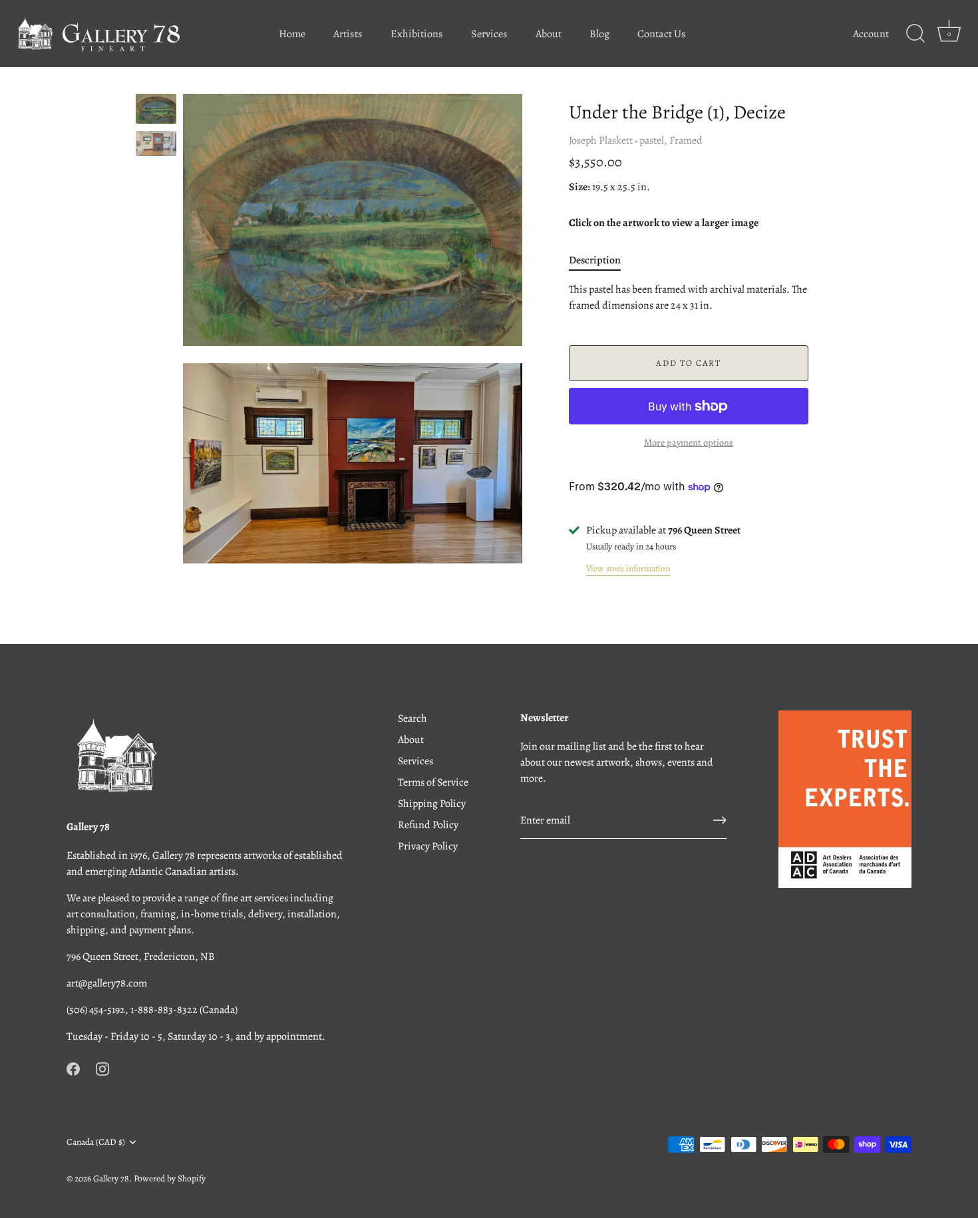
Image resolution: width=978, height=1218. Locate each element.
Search (412, 718)
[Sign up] (720, 820)
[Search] (915, 34)
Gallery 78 (111, 1178)
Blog (599, 34)
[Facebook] (73, 1068)
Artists (348, 34)
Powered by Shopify (170, 1178)
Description (595, 260)
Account (871, 34)
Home (292, 34)
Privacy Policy (428, 846)
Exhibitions (417, 34)
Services (489, 34)
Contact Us (661, 34)
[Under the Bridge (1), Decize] (156, 108)
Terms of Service (433, 782)
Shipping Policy (432, 803)
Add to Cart (688, 363)
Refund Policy (428, 825)
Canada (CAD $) (96, 1141)
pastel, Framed (671, 140)
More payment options (688, 442)
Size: (579, 187)
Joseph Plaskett (601, 140)
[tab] (601, 260)
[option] (156, 111)
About (549, 34)
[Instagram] (102, 1068)
